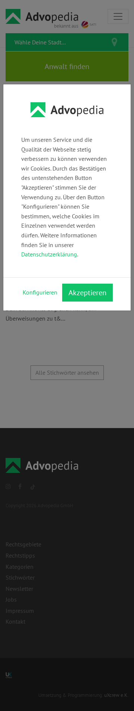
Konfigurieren (40, 292)
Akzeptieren (87, 292)
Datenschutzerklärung (49, 254)
